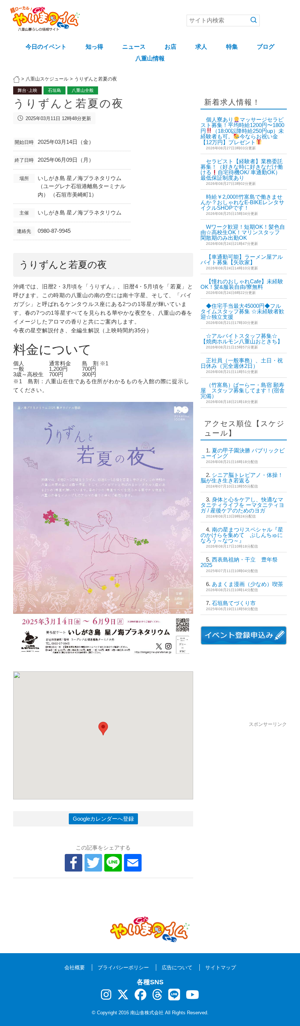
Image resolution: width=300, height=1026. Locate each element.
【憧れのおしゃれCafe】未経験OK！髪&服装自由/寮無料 (241, 284)
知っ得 (94, 47)
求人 (201, 47)
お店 (170, 47)
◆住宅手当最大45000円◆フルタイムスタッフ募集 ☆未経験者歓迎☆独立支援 (242, 311)
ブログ (265, 47)
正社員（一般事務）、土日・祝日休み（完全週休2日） (241, 363)
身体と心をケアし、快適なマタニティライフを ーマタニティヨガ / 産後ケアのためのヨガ (242, 505)
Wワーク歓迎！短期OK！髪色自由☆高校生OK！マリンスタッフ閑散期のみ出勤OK (242, 232)
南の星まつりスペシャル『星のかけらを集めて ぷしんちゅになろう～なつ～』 (241, 535)
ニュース (134, 47)
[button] (103, 728)
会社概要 (74, 967)
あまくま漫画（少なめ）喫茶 (247, 584)
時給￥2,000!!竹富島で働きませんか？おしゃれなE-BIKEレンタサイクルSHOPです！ (242, 202)
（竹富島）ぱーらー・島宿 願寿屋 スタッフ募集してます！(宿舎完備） (242, 390)
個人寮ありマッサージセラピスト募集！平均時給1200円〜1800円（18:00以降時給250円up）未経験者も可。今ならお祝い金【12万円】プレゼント (242, 130)
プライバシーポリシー (123, 967)
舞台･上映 (27, 90)
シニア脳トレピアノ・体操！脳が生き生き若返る (241, 478)
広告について (177, 967)
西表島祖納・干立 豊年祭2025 (239, 562)
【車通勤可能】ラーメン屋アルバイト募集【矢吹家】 (241, 259)
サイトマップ (220, 967)
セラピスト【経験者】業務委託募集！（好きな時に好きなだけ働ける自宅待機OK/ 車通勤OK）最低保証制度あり (241, 169)
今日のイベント (46, 47)
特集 (232, 47)
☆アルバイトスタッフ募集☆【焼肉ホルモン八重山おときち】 (241, 338)
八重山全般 (83, 90)
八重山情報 (150, 58)
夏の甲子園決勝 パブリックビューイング (242, 453)
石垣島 (54, 90)
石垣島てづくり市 (234, 603)
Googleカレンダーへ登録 (103, 819)
